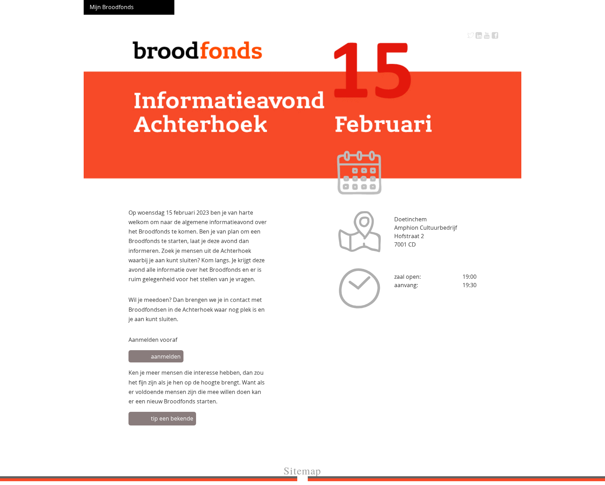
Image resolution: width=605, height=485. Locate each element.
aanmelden (166, 356)
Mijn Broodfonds (112, 7)
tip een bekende (172, 418)
